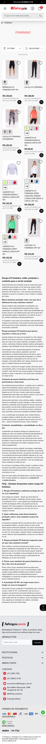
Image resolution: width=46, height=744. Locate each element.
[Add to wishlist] (18, 63)
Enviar (37, 643)
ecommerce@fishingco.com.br (19, 684)
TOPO (43, 609)
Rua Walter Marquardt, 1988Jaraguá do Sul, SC (18, 688)
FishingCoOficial (13, 699)
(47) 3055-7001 (13, 673)
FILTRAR (11, 48)
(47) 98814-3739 (14, 678)
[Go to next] (42, 2)
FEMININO (8, 23)
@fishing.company (14, 694)
